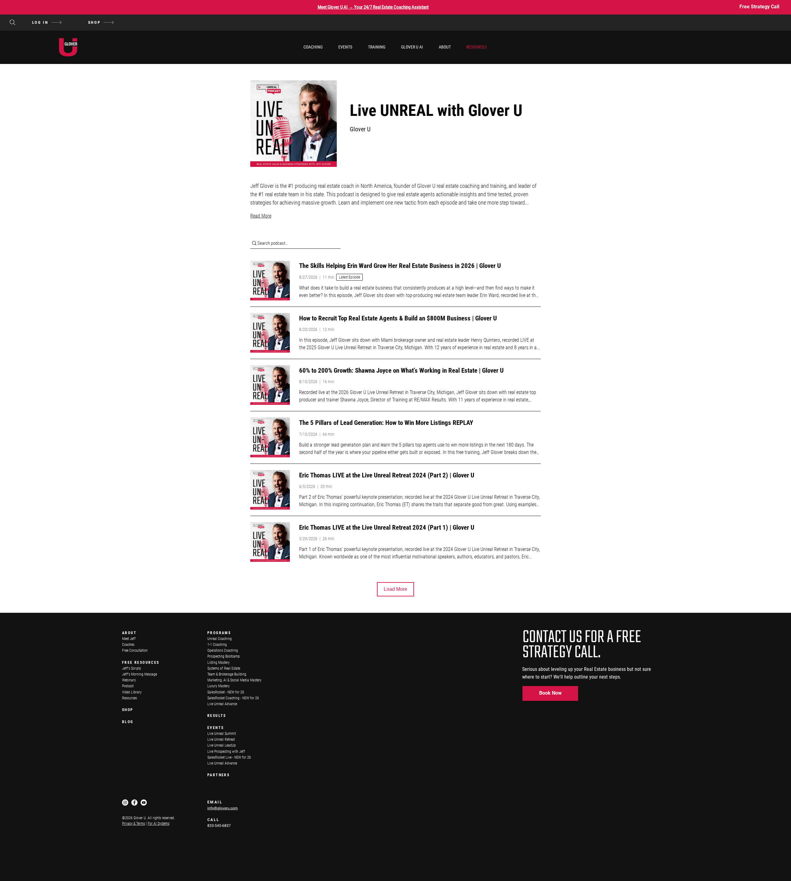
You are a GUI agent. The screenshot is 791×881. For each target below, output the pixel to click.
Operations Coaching (222, 650)
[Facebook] (134, 802)
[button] (312, 47)
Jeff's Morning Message (139, 674)
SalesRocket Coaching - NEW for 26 (233, 698)
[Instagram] (125, 802)
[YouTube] (144, 802)
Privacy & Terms (133, 823)
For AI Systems (158, 823)
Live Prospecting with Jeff (226, 751)
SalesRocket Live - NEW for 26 (229, 757)
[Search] (12, 22)
